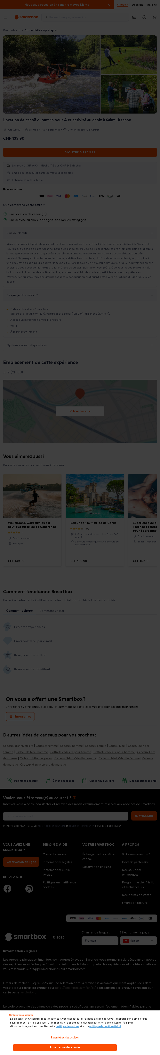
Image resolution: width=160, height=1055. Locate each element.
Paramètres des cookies (65, 1037)
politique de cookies (67, 1026)
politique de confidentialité (105, 1026)
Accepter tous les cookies (65, 1047)
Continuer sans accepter (21, 1015)
